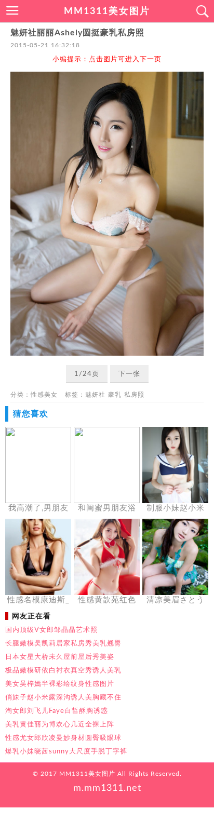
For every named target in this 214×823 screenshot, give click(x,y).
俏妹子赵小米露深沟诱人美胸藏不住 (63, 697)
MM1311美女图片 (107, 11)
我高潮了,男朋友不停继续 (38, 509)
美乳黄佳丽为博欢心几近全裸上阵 (59, 724)
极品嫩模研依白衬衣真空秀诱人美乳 (63, 670)
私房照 (134, 395)
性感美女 (44, 395)
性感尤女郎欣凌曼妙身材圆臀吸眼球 (63, 738)
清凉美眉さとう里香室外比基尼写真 (175, 600)
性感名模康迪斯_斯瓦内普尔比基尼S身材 (38, 600)
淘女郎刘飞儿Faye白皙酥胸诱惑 (56, 711)
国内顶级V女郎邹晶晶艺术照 (51, 630)
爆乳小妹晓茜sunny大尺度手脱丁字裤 (66, 751)
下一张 (129, 374)
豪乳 (115, 395)
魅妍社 (95, 395)
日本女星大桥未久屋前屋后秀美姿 (59, 657)
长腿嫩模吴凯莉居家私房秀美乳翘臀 (63, 643)
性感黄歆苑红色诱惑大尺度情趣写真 (107, 600)
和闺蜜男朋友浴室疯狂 (107, 509)
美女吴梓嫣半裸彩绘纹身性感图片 (59, 684)
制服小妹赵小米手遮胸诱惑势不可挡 (175, 509)
